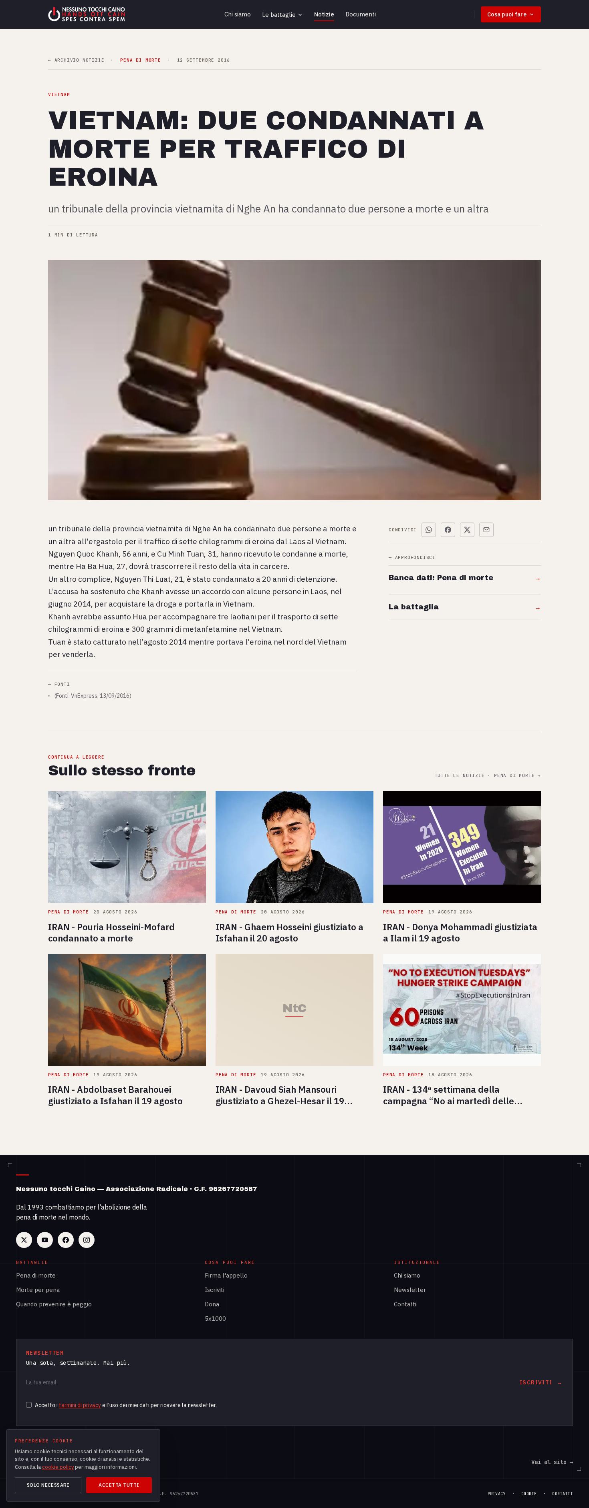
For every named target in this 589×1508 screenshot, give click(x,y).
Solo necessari (48, 1485)
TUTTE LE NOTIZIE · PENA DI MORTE (488, 775)
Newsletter (410, 1290)
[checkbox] (29, 1405)
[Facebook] (66, 1240)
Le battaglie (279, 14)
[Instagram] (87, 1240)
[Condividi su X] (467, 530)
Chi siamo (237, 14)
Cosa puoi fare (506, 14)
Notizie (324, 14)
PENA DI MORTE (140, 60)
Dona (212, 1304)
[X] (24, 1240)
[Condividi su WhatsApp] (429, 530)
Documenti (360, 14)
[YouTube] (45, 1240)
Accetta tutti (119, 1485)
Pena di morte (36, 1275)
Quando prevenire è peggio (54, 1304)
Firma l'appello (226, 1275)
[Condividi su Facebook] (448, 530)
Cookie (529, 1493)
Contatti (405, 1304)
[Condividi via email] (486, 530)
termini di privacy (80, 1405)
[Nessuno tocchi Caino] (87, 14)
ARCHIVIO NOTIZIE (76, 60)
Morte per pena (38, 1290)
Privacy (497, 1493)
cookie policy (58, 1467)
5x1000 (215, 1318)
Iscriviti (214, 1290)
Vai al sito (552, 1462)
